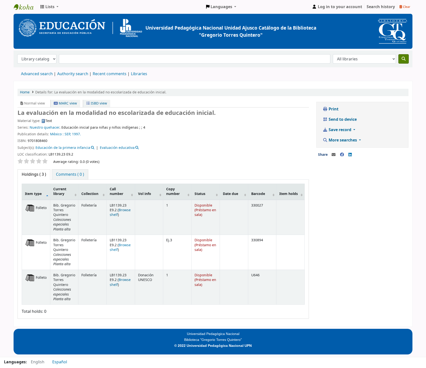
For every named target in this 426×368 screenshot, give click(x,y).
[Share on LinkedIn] (350, 155)
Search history (381, 7)
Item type (33, 193)
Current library (59, 191)
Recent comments (109, 74)
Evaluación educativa (117, 147)
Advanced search (37, 74)
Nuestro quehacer (44, 127)
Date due (230, 193)
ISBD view (98, 103)
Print (333, 109)
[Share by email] (333, 155)
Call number (116, 191)
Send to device (342, 120)
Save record (340, 130)
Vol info (144, 193)
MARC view (67, 103)
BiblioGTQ (26, 7)
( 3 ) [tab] (34, 174)
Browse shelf (120, 212)
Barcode (258, 193)
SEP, (68, 134)
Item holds (288, 193)
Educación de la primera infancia (63, 147)
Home (25, 92)
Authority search (72, 74)
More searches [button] (343, 140)
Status (200, 193)
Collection (89, 193)
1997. (76, 134)
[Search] (403, 59)
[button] (49, 7)
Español (59, 362)
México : (57, 134)
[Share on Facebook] (342, 155)
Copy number (173, 191)
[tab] (70, 174)
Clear (406, 6)
